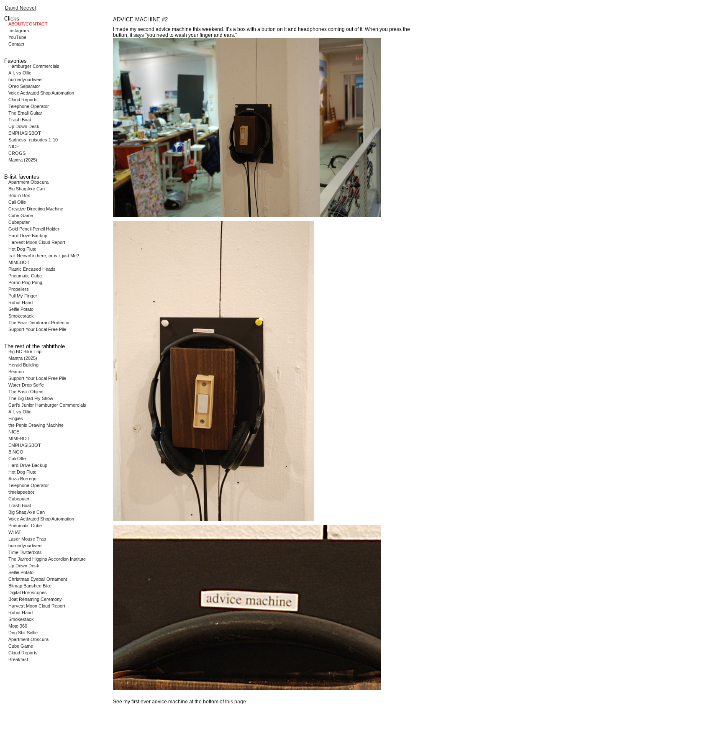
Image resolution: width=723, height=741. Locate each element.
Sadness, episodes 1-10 (33, 139)
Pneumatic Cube (25, 275)
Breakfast (18, 659)
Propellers (18, 289)
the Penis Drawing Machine (36, 425)
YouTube (17, 37)
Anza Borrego (22, 478)
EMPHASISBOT (24, 133)
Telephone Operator (28, 106)
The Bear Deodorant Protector (39, 322)
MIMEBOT (19, 262)
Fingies (15, 418)
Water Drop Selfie (26, 384)
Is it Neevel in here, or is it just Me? (43, 255)
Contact (16, 43)
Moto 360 (17, 625)
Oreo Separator (24, 86)
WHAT (14, 532)
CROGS (17, 153)
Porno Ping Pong (25, 282)
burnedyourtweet (25, 79)
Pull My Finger (22, 295)
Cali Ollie (17, 202)
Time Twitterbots (25, 552)
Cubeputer (19, 222)
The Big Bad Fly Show (30, 398)
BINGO (15, 451)
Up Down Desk (23, 126)
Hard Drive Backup (27, 235)
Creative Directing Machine (35, 208)
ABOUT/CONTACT (28, 23)
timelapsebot (21, 492)
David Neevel (20, 8)
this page (235, 702)
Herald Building (23, 364)
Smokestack (21, 315)
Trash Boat (19, 119)
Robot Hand (20, 302)
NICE (13, 146)
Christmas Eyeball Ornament (37, 579)
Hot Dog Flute (22, 248)
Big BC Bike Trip (24, 351)
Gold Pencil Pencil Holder (33, 228)
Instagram (18, 30)
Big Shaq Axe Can (26, 188)
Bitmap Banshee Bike (29, 585)
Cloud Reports (23, 99)
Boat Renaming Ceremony (35, 599)
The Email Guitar (25, 112)
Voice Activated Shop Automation (41, 92)
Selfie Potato (20, 309)
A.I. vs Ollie (19, 72)
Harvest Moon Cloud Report (36, 242)
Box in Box (19, 195)
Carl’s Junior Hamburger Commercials (47, 405)
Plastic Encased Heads (32, 269)
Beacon (16, 371)
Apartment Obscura (28, 182)
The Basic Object (26, 391)
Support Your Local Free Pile (37, 329)
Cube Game (20, 215)
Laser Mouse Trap (27, 538)
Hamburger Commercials (33, 66)
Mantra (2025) (22, 159)
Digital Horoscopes (27, 592)
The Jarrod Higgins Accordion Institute (47, 559)
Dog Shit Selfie (23, 632)
